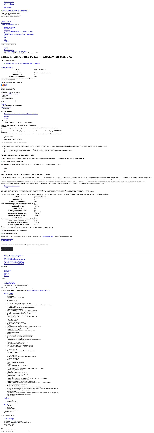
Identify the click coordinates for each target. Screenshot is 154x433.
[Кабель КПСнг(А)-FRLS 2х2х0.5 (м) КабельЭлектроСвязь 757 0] (22, 63)
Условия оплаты (18, 31)
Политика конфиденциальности (35, 290)
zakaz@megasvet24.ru (9, 283)
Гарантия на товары (27, 31)
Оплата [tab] (6, 118)
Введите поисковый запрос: (8, 430)
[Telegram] (6, 85)
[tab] (6, 187)
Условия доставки (9, 31)
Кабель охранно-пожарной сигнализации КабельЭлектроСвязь (21, 114)
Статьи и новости (9, 2)
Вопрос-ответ (19, 34)
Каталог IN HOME (9, 5)
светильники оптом (6, 240)
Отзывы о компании (28, 34)
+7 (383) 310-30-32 (6, 21)
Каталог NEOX (8, 3)
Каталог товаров (8, 293)
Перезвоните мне (5, 23)
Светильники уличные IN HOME (13, 261)
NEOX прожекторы (9, 258)
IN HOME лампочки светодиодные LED (15, 259)
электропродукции (48, 236)
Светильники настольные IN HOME (14, 264)
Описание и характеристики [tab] (11, 186)
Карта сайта (47, 290)
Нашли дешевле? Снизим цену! (9, 93)
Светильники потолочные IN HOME (14, 262)
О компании (7, 270)
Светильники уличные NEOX (12, 256)
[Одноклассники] (3, 85)
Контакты (6, 276)
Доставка (6, 271)
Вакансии (12, 34)
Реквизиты (7, 34)
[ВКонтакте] (1, 85)
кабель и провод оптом (7, 239)
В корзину (3, 104)
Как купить (7, 273)
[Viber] (5, 85)
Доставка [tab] (6, 116)
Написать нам (7, 7)
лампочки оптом (5, 242)
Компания (6, 404)
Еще (5, 37)
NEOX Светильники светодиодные (13, 255)
